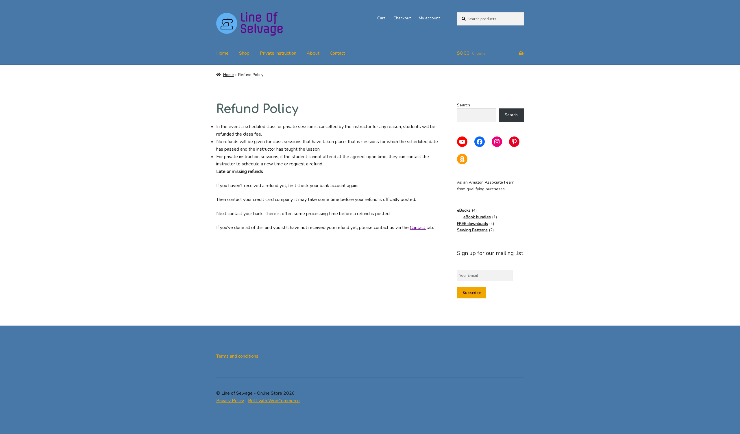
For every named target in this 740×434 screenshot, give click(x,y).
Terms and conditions (237, 356)
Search (463, 105)
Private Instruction (278, 53)
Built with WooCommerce (274, 401)
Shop (244, 53)
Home (222, 53)
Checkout (402, 18)
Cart (381, 18)
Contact (337, 53)
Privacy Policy (230, 401)
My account (429, 18)
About (313, 53)
